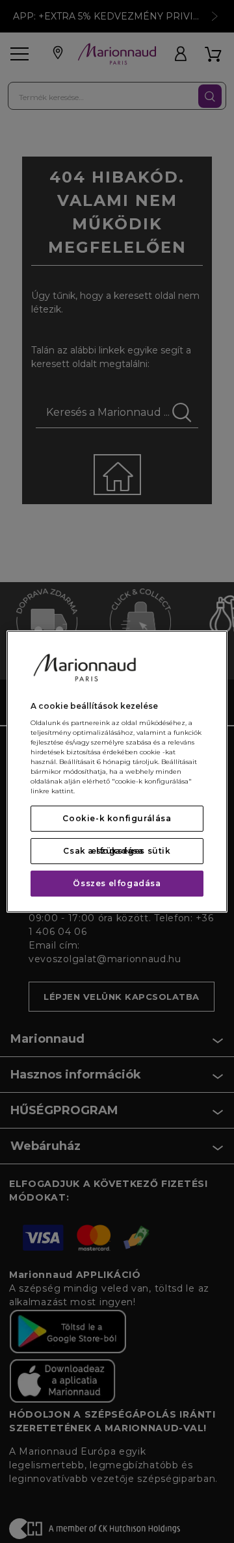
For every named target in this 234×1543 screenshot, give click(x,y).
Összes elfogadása (117, 883)
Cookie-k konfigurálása (116, 818)
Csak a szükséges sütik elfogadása (116, 851)
